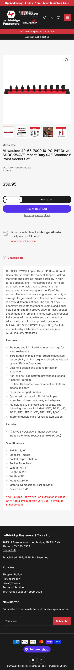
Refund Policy (11, 578)
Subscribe (62, 621)
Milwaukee (9, 145)
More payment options (37, 215)
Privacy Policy (11, 583)
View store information (23, 241)
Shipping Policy (12, 574)
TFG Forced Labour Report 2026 (22, 591)
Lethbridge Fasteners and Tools (30, 666)
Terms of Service (13, 587)
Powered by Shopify (57, 666)
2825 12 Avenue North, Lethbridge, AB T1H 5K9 (32, 542)
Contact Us (9, 550)
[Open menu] (67, 17)
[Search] (45, 17)
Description (15, 257)
